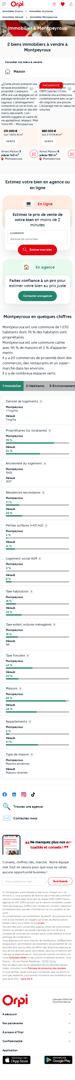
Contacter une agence (37, 296)
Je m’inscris (60, 881)
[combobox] (10, 239)
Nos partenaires (12, 1023)
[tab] (12, 386)
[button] (37, 1014)
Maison (19, 71)
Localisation (17, 232)
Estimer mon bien (40, 249)
